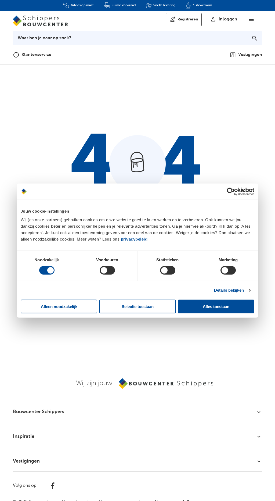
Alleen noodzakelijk (59, 306)
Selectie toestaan (138, 306)
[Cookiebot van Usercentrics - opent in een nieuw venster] (230, 192)
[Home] (40, 21)
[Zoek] (254, 38)
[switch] (107, 270)
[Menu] (251, 19)
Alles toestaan (216, 306)
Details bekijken (229, 290)
